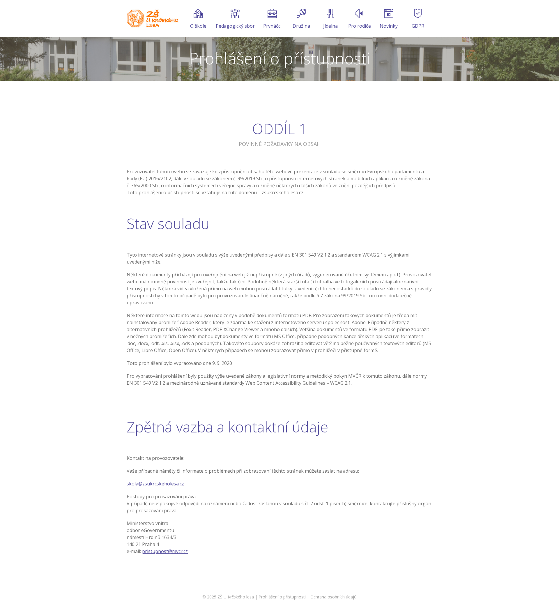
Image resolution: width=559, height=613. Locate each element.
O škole (198, 26)
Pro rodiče (359, 26)
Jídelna (330, 26)
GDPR (418, 26)
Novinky (389, 26)
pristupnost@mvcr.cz (165, 551)
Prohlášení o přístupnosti (282, 597)
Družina (301, 26)
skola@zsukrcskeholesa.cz (155, 483)
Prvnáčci (272, 26)
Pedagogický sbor (235, 26)
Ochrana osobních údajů (333, 597)
